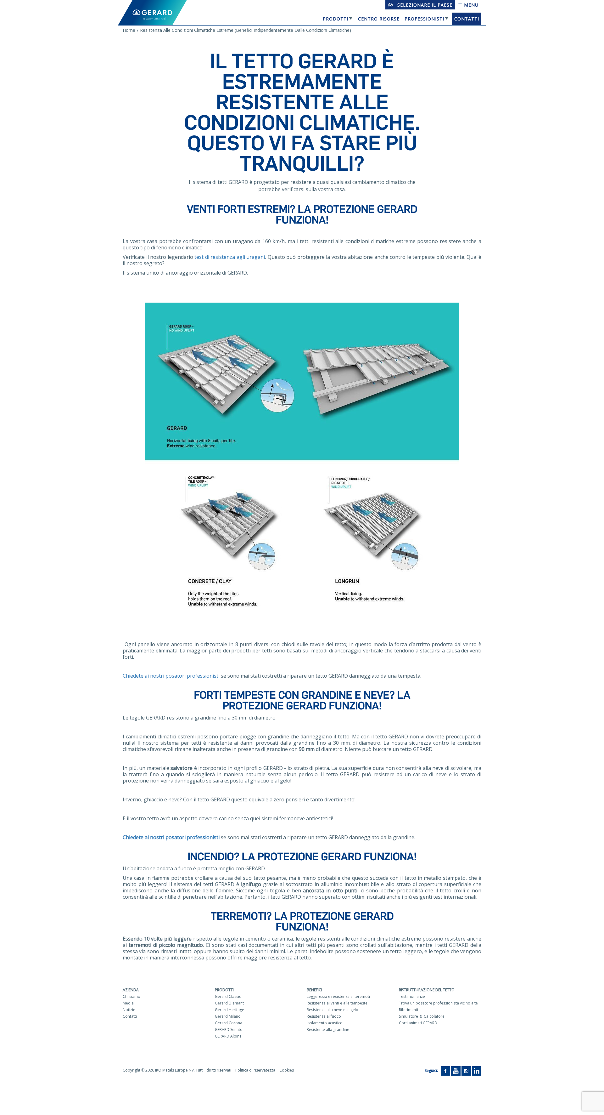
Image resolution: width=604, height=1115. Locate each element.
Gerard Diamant (229, 1003)
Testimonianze (412, 996)
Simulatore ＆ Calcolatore (422, 1016)
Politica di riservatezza (255, 1070)
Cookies (286, 1070)
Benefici (314, 990)
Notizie (129, 1009)
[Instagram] (466, 1070)
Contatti (466, 19)
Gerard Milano (228, 1016)
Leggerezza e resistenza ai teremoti (338, 996)
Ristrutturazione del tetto (427, 990)
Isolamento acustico (325, 1023)
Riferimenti (408, 1009)
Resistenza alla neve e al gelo (332, 1009)
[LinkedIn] (476, 1070)
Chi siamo (131, 996)
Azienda (131, 990)
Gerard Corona (228, 1023)
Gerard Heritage (229, 1009)
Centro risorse (379, 19)
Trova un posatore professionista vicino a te (438, 1003)
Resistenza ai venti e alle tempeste (337, 1003)
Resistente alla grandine (328, 1029)
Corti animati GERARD (418, 1023)
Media (128, 1003)
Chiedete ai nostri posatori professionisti (171, 675)
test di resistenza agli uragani (229, 256)
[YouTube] (456, 1070)
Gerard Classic (228, 996)
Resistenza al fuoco (324, 1016)
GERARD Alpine (228, 1036)
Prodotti (335, 19)
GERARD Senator (229, 1029)
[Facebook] (445, 1070)
